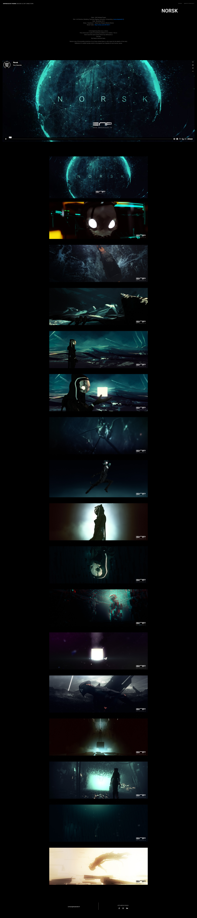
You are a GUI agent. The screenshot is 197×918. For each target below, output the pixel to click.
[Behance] (127, 908)
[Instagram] (123, 908)
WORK (180, 3)
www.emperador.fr (119, 19)
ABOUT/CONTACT (189, 3)
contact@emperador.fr (74, 906)
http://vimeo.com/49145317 (102, 25)
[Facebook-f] (119, 908)
